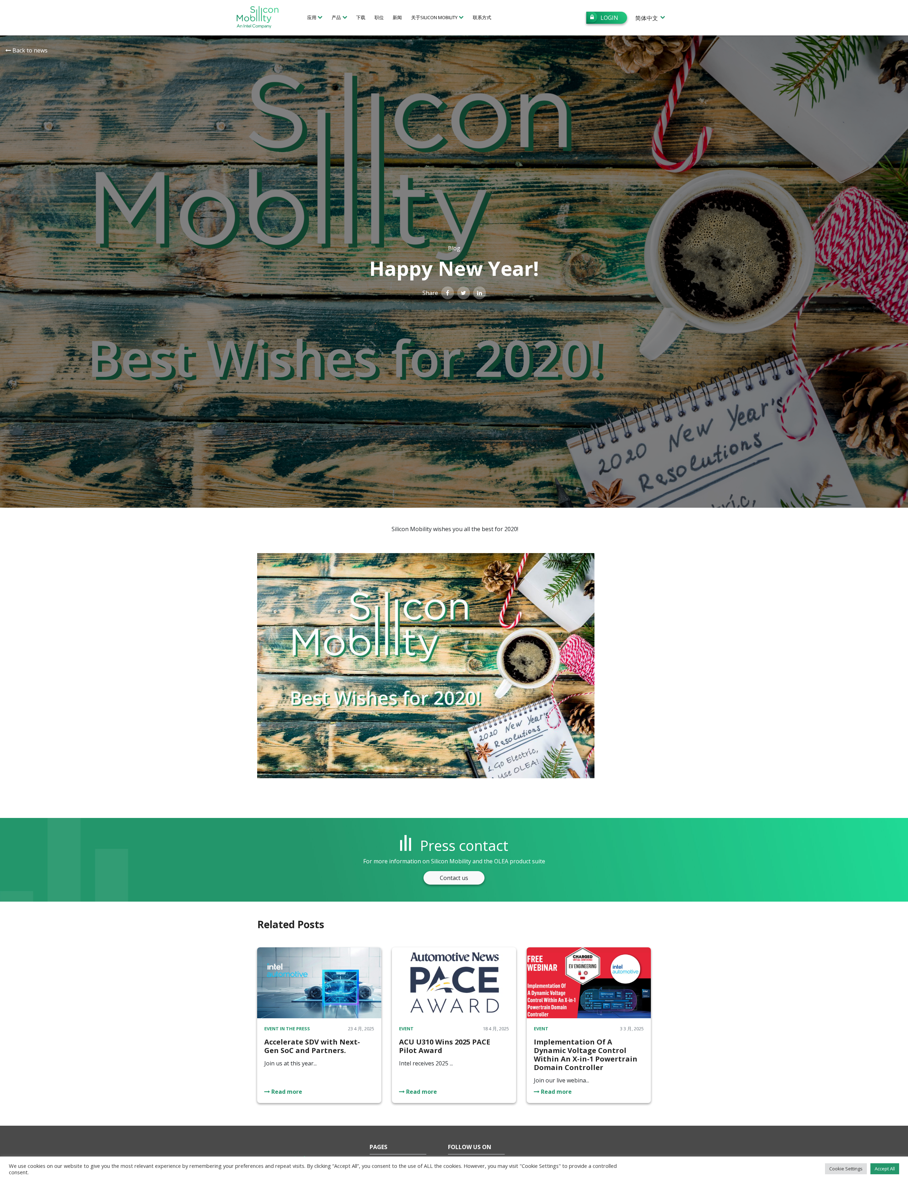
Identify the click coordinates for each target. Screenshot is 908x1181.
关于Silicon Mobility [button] (434, 17)
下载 (360, 17)
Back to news (29, 50)
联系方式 (482, 17)
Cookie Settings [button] (846, 1168)
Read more (286, 1092)
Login (609, 18)
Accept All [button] (885, 1168)
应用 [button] (311, 17)
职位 (379, 17)
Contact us (454, 878)
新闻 (397, 17)
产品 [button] (336, 17)
